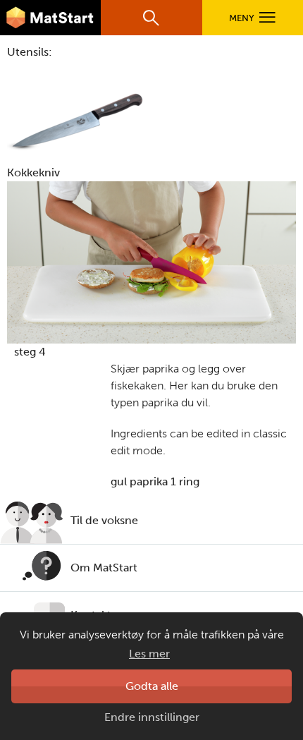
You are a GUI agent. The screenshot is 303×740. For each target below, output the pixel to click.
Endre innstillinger (151, 717)
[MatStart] (50, 17)
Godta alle (151, 686)
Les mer (149, 653)
